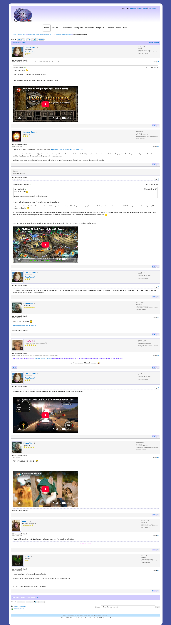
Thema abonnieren (19, 609)
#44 (158, 287)
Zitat (153, 125)
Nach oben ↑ (105, 615)
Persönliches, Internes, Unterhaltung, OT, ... (40, 35)
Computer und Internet (62, 35)
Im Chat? (55, 27)
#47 (158, 388)
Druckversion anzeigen (20, 606)
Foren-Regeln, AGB (71, 615)
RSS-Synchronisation (96, 615)
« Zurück (19, 39)
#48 (158, 457)
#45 (158, 318)
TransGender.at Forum (19, 35)
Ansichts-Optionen (154, 42)
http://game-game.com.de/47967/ (24, 326)
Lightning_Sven (29, 132)
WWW (14, 367)
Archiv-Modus (87, 615)
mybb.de (78, 617)
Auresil (27, 557)
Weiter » (41, 39)
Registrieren (142, 8)
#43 (158, 179)
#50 (158, 570)
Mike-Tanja (54, 355)
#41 (158, 62)
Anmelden (133, 8)
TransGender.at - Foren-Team (106, 617)
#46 (158, 355)
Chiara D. (25, 521)
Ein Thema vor (32, 597)
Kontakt (64, 615)
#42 (158, 146)
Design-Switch (152, 8)
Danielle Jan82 (30, 48)
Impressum (80, 615)
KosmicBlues (28, 304)
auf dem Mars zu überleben (43, 358)
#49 (158, 535)
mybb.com (74, 617)
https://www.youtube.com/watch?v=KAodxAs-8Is (66, 150)
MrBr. (86, 617)
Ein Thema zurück (19, 597)
